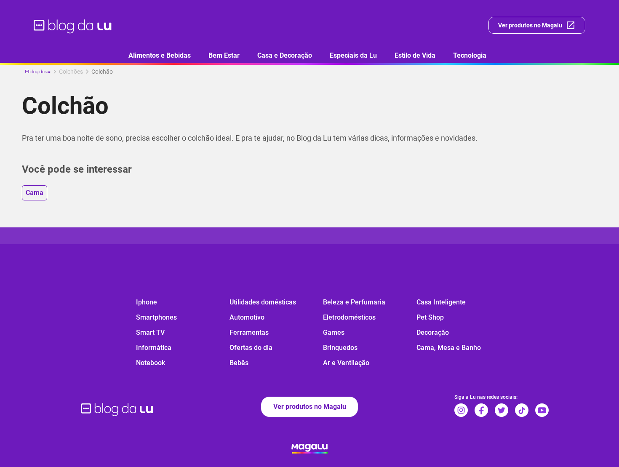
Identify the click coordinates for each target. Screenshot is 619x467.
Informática (153, 348)
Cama (34, 193)
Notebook (150, 363)
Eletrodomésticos (349, 317)
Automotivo (246, 317)
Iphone (146, 302)
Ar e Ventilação (346, 363)
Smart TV (150, 332)
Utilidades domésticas (262, 302)
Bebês (238, 363)
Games (333, 332)
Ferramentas (249, 332)
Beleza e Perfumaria (354, 302)
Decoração (432, 332)
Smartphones (156, 317)
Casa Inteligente (441, 302)
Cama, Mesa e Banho (448, 348)
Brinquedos (340, 348)
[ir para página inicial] (73, 25)
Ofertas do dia (250, 348)
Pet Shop (430, 317)
